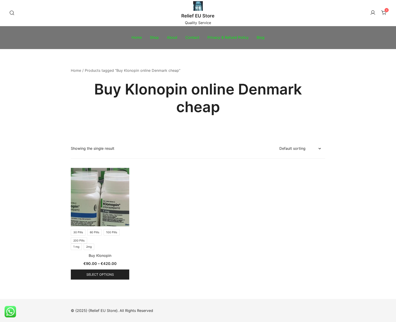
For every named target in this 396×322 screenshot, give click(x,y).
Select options (100, 274)
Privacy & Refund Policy (228, 37)
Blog (260, 37)
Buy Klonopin (100, 255)
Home (137, 37)
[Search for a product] (12, 13)
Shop (154, 37)
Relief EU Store (197, 16)
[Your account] (373, 13)
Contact (192, 37)
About (172, 37)
